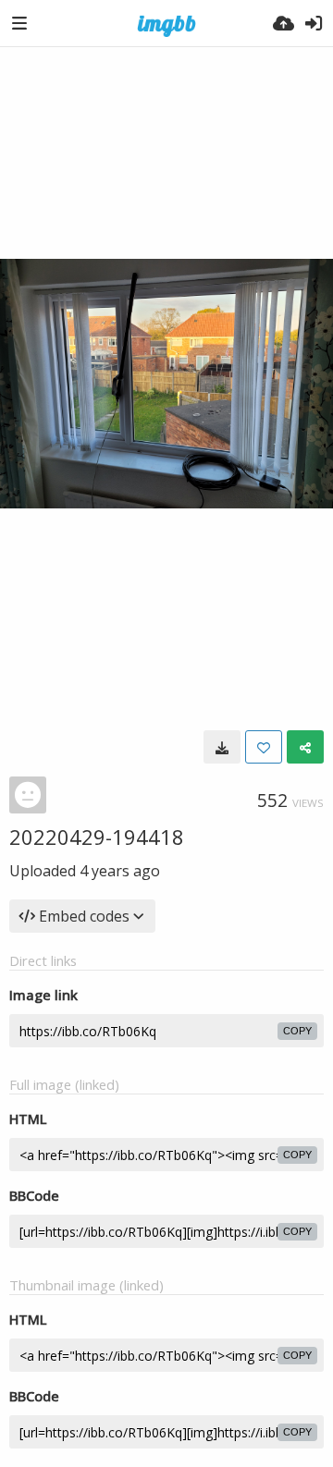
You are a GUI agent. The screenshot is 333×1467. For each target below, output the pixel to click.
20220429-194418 (96, 836)
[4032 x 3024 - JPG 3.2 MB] (222, 747)
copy (297, 1030)
